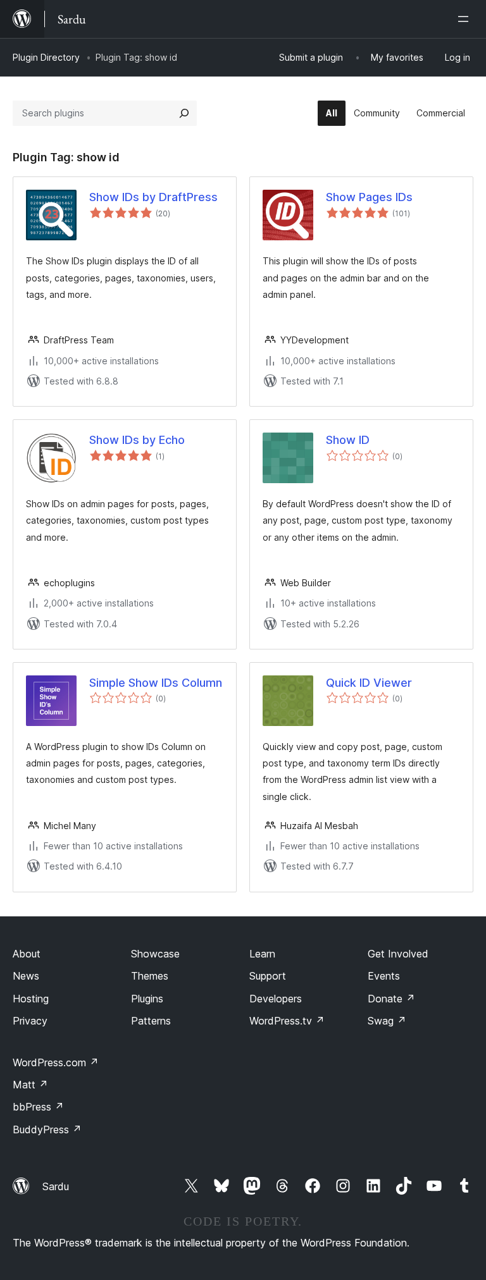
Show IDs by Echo (137, 439)
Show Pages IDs (369, 197)
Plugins (147, 998)
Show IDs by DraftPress (153, 197)
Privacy (30, 1020)
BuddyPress (47, 1129)
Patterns (151, 1020)
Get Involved (398, 953)
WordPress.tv (287, 1020)
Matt (30, 1084)
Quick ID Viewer (369, 682)
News (26, 975)
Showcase (155, 953)
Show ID (348, 439)
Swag (387, 1020)
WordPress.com (56, 1062)
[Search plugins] (184, 113)
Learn (262, 953)
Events (384, 975)
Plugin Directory (46, 57)
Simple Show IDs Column (155, 682)
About (26, 953)
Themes (149, 975)
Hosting (31, 998)
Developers (275, 998)
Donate (391, 998)
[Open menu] (466, 19)
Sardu (55, 1186)
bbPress (38, 1106)
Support (267, 975)
